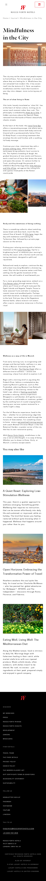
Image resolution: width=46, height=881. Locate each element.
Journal (14, 18)
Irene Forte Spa (34, 126)
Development (9, 730)
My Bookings (8, 713)
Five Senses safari (11, 283)
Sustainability (9, 783)
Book (39, 4)
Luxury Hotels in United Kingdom (23, 871)
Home (5, 18)
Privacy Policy (9, 761)
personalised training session (30, 422)
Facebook (7, 801)
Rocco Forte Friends (12, 722)
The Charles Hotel (26, 369)
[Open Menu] (6, 4)
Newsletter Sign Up (11, 797)
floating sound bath (29, 392)
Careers (6, 734)
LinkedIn (6, 814)
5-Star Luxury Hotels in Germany (23, 864)
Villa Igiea (29, 234)
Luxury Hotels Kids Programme (23, 868)
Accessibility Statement (13, 779)
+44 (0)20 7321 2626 (10, 833)
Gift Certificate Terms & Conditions (19, 774)
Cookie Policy (9, 766)
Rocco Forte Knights (12, 726)
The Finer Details (10, 757)
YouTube (6, 810)
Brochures (8, 739)
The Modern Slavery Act (13, 770)
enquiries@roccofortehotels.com (18, 828)
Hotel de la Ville (32, 113)
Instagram (7, 806)
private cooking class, (12, 149)
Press (5, 717)
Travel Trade (8, 753)
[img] (23, 470)
